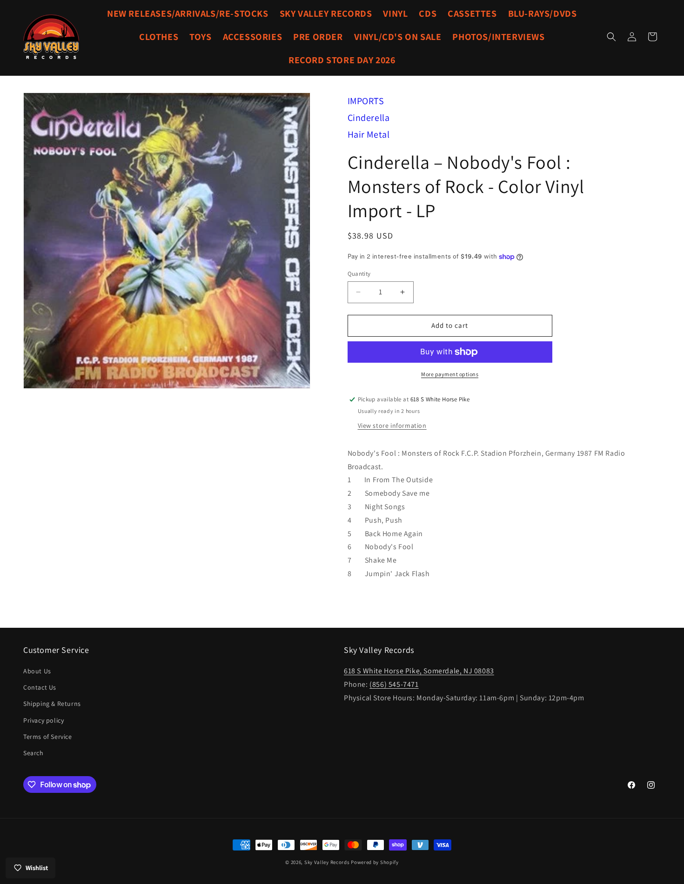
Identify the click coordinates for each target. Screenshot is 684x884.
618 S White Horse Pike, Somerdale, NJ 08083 (419, 671)
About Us (37, 671)
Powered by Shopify (375, 862)
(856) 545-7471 (393, 684)
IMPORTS (366, 101)
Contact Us (39, 687)
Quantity (359, 274)
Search (33, 753)
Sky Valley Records (327, 862)
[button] (611, 37)
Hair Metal (369, 134)
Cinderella (369, 118)
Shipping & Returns (52, 703)
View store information (392, 425)
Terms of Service (47, 736)
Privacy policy (43, 720)
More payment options (449, 374)
